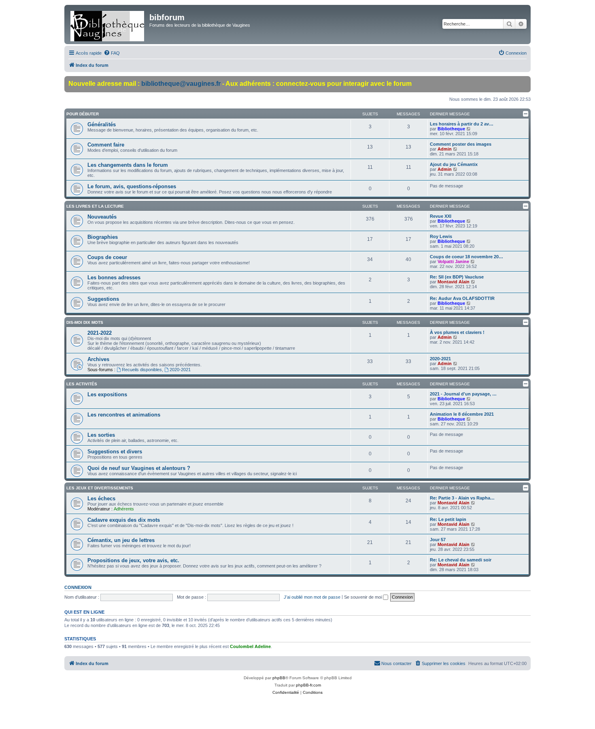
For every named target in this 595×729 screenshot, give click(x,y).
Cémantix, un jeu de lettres (121, 540)
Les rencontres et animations (123, 415)
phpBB (278, 678)
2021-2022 (99, 333)
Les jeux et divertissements (99, 488)
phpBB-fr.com (308, 685)
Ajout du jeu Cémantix (454, 164)
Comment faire (105, 145)
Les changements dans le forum (127, 165)
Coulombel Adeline (250, 646)
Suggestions (103, 299)
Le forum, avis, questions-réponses (131, 186)
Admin (445, 149)
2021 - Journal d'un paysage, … (463, 393)
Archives (98, 359)
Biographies (102, 237)
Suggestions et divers (114, 451)
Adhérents (124, 508)
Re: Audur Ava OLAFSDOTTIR (462, 298)
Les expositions (107, 394)
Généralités (101, 124)
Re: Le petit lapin (448, 519)
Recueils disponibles (142, 369)
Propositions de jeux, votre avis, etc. (133, 560)
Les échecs (101, 498)
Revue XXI (440, 216)
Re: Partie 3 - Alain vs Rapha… (462, 497)
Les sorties (101, 435)
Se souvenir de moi (363, 597)
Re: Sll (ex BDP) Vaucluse (457, 276)
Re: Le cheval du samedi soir (460, 559)
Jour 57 (438, 539)
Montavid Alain (454, 281)
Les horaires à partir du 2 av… (461, 123)
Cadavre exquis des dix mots (123, 520)
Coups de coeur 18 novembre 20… (466, 256)
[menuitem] (112, 53)
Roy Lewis (441, 236)
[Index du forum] (107, 24)
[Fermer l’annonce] (524, 82)
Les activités (81, 384)
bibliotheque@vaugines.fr (181, 83)
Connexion (77, 587)
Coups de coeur (107, 257)
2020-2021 (180, 369)
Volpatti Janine (453, 261)
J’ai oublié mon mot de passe (312, 597)
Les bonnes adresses (113, 277)
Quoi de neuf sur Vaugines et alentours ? (138, 468)
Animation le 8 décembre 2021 (462, 414)
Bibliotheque (451, 128)
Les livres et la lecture (95, 206)
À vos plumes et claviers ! (457, 332)
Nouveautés (102, 217)
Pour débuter (82, 114)
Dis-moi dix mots (84, 322)
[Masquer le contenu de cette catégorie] (526, 114)
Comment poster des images (460, 144)
